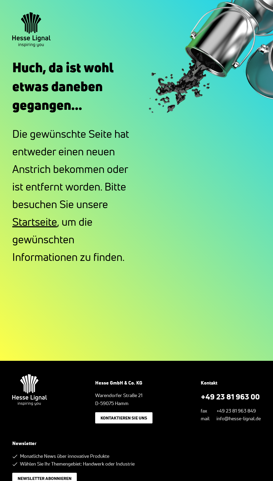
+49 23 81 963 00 (230, 396)
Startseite (34, 221)
